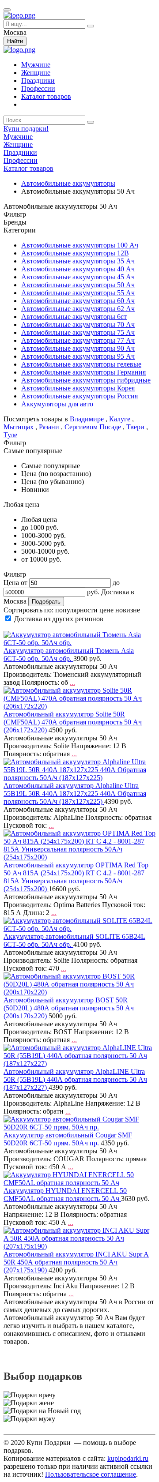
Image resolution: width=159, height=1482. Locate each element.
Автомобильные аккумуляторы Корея (78, 388)
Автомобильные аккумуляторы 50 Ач (78, 285)
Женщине (35, 72)
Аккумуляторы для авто (57, 404)
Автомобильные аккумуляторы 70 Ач (78, 324)
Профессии (38, 88)
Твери (135, 427)
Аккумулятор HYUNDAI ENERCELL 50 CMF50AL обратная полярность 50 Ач (65, 1194)
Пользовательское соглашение (90, 1474)
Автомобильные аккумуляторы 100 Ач (79, 245)
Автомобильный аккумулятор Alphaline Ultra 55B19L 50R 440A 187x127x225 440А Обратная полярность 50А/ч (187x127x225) (75, 793)
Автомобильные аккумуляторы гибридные (86, 380)
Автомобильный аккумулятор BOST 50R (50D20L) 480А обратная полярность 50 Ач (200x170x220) (69, 1008)
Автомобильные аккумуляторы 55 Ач (78, 292)
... (72, 682)
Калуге (119, 419)
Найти (15, 41)
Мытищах (19, 427)
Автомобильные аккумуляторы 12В (75, 253)
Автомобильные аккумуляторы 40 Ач (78, 269)
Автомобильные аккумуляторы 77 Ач (78, 340)
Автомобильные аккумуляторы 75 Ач (78, 332)
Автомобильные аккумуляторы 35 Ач (78, 261)
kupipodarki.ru (127, 1458)
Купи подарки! (26, 128)
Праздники (38, 80)
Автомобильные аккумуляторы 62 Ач (78, 308)
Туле (10, 435)
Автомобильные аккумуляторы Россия (79, 396)
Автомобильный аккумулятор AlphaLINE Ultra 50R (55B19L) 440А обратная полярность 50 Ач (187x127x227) (75, 1079)
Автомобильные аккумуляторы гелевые (81, 364)
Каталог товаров (46, 96)
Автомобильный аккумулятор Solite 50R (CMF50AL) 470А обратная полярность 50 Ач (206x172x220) (73, 722)
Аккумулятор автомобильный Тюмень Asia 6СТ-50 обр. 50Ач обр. (69, 654)
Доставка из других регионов (58, 619)
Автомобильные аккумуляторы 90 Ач (78, 348)
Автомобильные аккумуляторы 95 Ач (78, 356)
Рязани (49, 427)
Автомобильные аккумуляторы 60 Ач (78, 300)
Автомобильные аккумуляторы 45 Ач (78, 277)
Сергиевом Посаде (92, 427)
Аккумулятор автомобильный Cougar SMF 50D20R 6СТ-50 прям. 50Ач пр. (68, 1139)
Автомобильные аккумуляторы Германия (83, 372)
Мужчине (35, 64)
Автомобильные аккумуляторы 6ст (74, 316)
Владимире (87, 419)
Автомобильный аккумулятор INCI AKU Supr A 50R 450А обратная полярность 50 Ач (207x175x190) (76, 1262)
